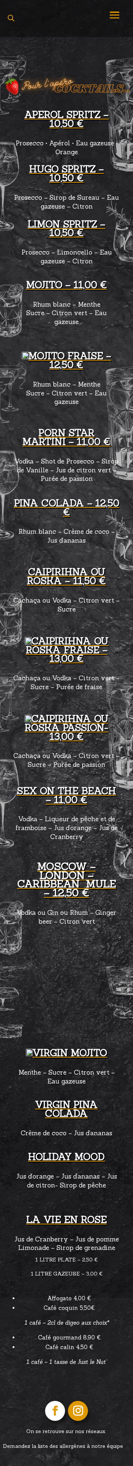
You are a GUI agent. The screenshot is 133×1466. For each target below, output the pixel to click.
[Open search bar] (11, 18)
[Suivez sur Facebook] (55, 1411)
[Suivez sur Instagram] (78, 1411)
